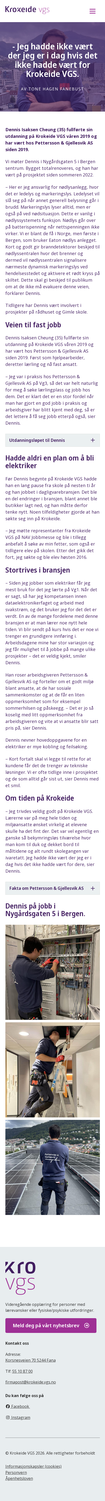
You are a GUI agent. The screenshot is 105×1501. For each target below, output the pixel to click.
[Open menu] (92, 11)
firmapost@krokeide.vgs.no (30, 1382)
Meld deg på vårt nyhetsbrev (46, 1325)
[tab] (53, 440)
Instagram (20, 1417)
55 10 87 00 (22, 1371)
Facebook (20, 1406)
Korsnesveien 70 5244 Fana (30, 1360)
